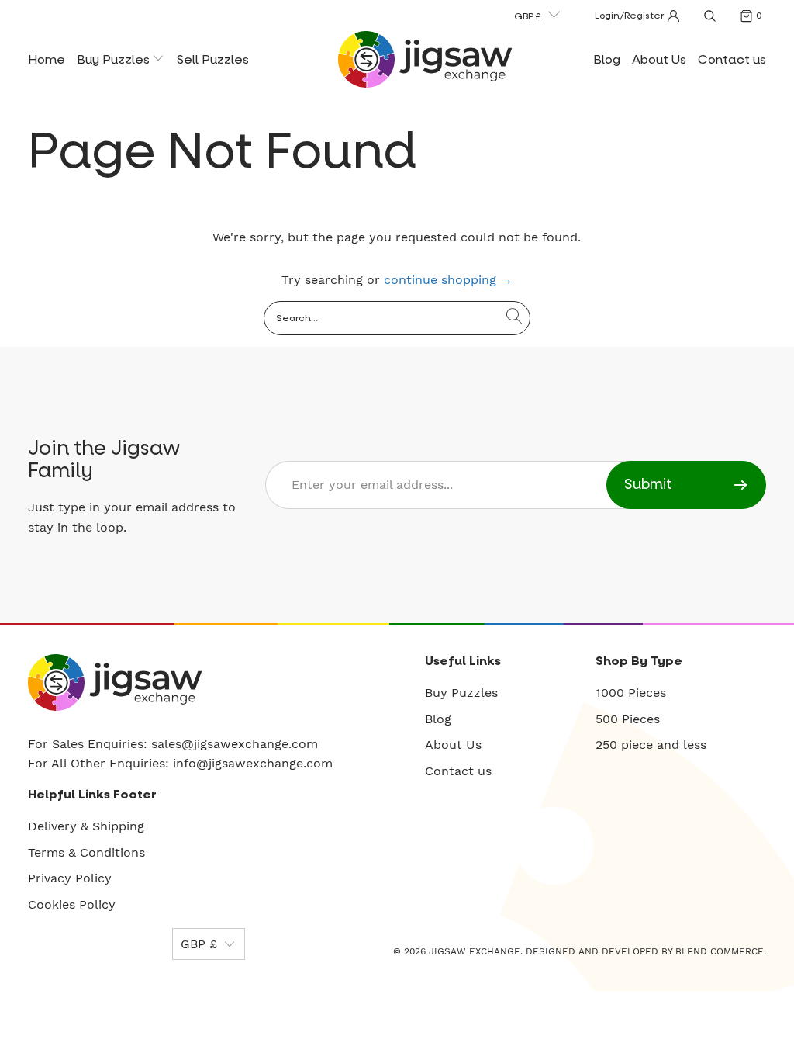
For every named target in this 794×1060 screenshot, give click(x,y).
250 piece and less (651, 744)
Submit (648, 485)
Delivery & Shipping (86, 826)
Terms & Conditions (86, 852)
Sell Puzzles (213, 59)
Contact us (732, 59)
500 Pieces (628, 719)
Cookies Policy (72, 904)
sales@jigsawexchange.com (234, 743)
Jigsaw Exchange (474, 951)
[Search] (709, 15)
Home (46, 59)
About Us (659, 59)
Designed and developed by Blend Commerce (645, 951)
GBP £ (527, 16)
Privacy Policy (70, 878)
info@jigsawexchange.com (253, 763)
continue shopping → (448, 279)
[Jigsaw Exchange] (425, 59)
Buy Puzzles (115, 59)
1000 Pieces (631, 692)
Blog (606, 59)
